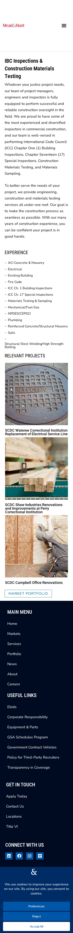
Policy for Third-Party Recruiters (33, 757)
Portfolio (14, 653)
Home (12, 623)
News (12, 664)
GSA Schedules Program (27, 737)
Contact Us (15, 806)
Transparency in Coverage (28, 767)
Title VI (12, 826)
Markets (13, 633)
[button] (64, 25)
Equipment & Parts (22, 727)
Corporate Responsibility (27, 717)
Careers (13, 684)
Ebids (12, 706)
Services (14, 643)
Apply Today (16, 796)
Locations (14, 816)
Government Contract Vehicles (32, 747)
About (12, 674)
